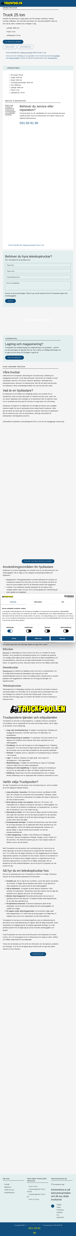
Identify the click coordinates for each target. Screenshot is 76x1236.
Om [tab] (63, 602)
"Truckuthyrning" (52, 58)
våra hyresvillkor (14, 58)
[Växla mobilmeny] (74, 3)
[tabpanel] (38, 84)
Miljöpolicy (7, 1187)
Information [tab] (38, 602)
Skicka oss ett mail (26, 52)
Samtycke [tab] (13, 602)
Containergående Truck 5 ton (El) (36, 1190)
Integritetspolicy (9, 1192)
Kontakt (6, 1184)
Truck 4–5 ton (33, 1186)
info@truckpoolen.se (47, 1225)
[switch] (28, 631)
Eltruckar (6, 653)
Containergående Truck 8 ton (36, 1196)
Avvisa (14, 638)
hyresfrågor (56, 56)
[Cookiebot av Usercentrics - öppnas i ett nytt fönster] (66, 596)
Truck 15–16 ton (34, 1199)
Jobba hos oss (9, 1190)
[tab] (38, 68)
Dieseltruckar (8, 671)
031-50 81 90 (29, 123)
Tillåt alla (62, 638)
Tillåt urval (38, 638)
